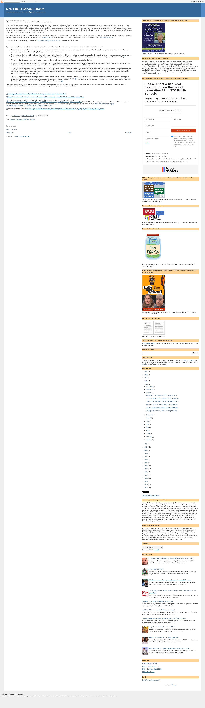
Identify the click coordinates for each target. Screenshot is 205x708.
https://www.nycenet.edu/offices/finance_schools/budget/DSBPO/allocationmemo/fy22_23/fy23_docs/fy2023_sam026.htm (46, 97)
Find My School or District (150, 666)
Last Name (149, 124)
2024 (146, 378)
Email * (148, 131)
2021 (146, 444)
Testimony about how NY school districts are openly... (162, 398)
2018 (146, 453)
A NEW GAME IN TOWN (155, 569)
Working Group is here (106, 37)
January (149, 440)
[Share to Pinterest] (47, 115)
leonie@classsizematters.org (151, 680)
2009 (146, 481)
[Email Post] (36, 116)
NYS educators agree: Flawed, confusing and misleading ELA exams (169, 580)
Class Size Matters (161, 156)
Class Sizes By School (149, 663)
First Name (149, 118)
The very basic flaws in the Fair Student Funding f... (162, 407)
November (149, 389)
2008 (146, 484)
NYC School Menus (148, 672)
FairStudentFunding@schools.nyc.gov (48, 40)
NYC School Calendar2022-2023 (152, 669)
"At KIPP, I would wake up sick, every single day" (163, 637)
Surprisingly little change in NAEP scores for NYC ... (162, 395)
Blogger (174, 685)
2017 (146, 456)
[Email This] (39, 115)
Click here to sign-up (148, 343)
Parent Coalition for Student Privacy (170, 159)
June (148, 424)
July (147, 421)
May (147, 427)
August (148, 418)
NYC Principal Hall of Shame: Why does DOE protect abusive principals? (170, 558)
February (149, 437)
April (147, 430)
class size (12, 119)
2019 (146, 450)
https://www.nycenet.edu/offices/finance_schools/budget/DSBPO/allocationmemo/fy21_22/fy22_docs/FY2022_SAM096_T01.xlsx (65, 109)
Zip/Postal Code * (152, 137)
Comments (176, 118)
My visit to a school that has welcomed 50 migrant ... (162, 404)
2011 (146, 475)
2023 (146, 381)
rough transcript (47, 37)
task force (32, 119)
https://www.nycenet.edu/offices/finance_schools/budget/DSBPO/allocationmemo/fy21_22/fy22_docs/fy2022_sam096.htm (44, 102)
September (149, 415)
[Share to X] (43, 115)
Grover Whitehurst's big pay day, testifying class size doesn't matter (169, 648)
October (149, 393)
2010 (146, 478)
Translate (157, 550)
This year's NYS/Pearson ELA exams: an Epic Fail (157, 601)
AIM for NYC (184, 161)
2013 (146, 469)
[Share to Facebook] (45, 115)
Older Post (128, 132)
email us (145, 364)
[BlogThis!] (41, 115)
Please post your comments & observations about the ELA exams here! (163, 618)
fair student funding (21, 119)
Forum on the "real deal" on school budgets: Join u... (162, 401)
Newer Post (9, 132)
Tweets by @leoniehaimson (150, 495)
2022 (146, 384)
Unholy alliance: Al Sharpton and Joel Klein (161, 627)
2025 (146, 375)
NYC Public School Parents (25, 9)
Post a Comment (11, 129)
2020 (146, 447)
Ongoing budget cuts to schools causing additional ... (162, 411)
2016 (146, 459)
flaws (28, 119)
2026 (146, 371)
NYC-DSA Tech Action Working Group (167, 161)
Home (69, 132)
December (149, 386)
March (148, 433)
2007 (146, 487)
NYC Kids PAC (150, 161)
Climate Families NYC (189, 159)
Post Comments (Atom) (22, 136)
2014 (146, 466)
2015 (146, 463)
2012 (146, 472)
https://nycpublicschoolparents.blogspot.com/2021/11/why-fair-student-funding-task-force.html (37, 94)
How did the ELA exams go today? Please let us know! (158, 610)
